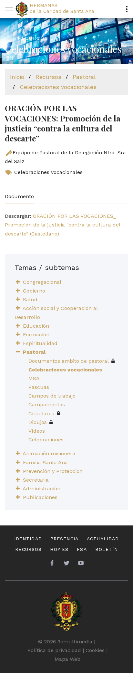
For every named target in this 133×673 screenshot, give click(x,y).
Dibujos (37, 422)
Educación (36, 326)
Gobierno (34, 291)
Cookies (95, 650)
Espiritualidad (40, 343)
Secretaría (36, 480)
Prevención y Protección (53, 471)
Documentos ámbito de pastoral (68, 361)
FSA (82, 549)
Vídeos (36, 431)
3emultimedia (74, 642)
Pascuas (38, 387)
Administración (41, 489)
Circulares (41, 413)
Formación (36, 335)
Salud (30, 299)
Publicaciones (40, 497)
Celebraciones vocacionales (58, 86)
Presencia (64, 538)
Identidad (28, 538)
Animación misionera (49, 453)
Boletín (106, 549)
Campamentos (46, 404)
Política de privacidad (54, 650)
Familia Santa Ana (45, 462)
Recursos (48, 76)
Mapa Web (67, 659)
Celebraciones (46, 440)
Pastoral (84, 76)
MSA (34, 378)
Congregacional (42, 282)
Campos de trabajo (52, 396)
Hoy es (59, 549)
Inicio (17, 76)
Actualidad (103, 538)
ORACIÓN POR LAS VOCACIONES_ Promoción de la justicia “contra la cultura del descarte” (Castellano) (62, 224)
